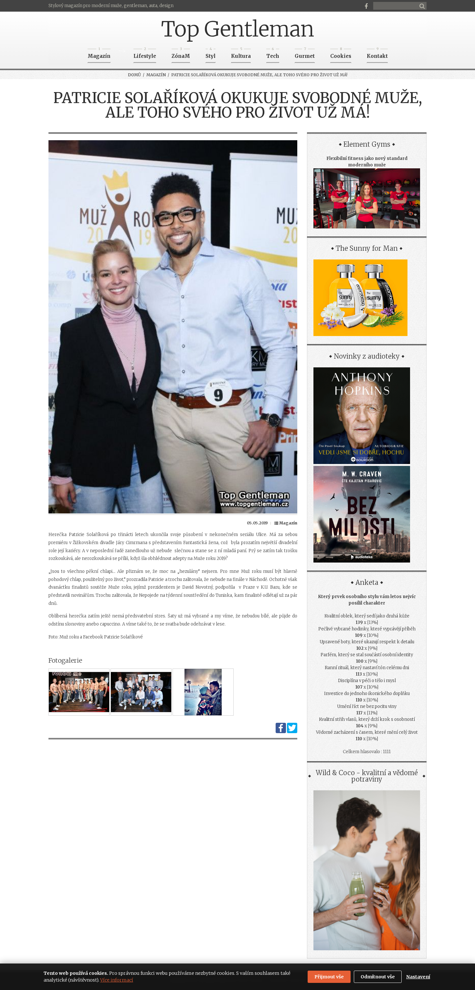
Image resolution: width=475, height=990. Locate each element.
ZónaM (181, 54)
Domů (134, 74)
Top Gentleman (237, 29)
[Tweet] (292, 731)
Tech (272, 54)
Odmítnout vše (378, 977)
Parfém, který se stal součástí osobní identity (367, 655)
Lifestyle (144, 54)
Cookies (340, 54)
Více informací (116, 980)
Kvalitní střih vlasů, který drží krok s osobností (367, 719)
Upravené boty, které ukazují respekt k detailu (367, 642)
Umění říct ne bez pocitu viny (366, 706)
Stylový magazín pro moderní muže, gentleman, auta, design (111, 5)
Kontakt (377, 54)
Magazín (99, 54)
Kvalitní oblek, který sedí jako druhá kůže (366, 616)
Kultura (241, 54)
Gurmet (305, 54)
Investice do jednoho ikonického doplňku (367, 693)
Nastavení (418, 977)
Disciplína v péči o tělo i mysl (367, 680)
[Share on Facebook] (281, 731)
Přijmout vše (329, 977)
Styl (211, 54)
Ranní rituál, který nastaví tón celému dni (367, 667)
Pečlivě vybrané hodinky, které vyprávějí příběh (367, 629)
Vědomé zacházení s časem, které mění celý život (367, 732)
